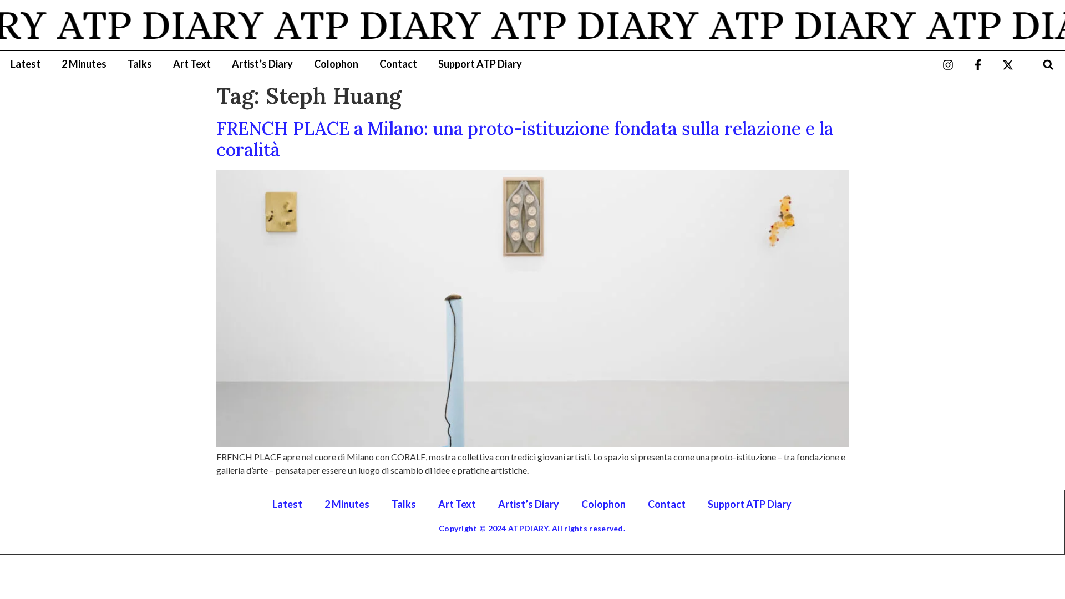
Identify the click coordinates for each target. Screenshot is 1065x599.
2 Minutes (84, 64)
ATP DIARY (153, 25)
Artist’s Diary (262, 64)
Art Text (192, 64)
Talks (140, 64)
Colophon (336, 64)
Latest (25, 64)
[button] (1048, 64)
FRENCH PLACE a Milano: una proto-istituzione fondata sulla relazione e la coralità (525, 139)
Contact (398, 64)
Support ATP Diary (480, 64)
